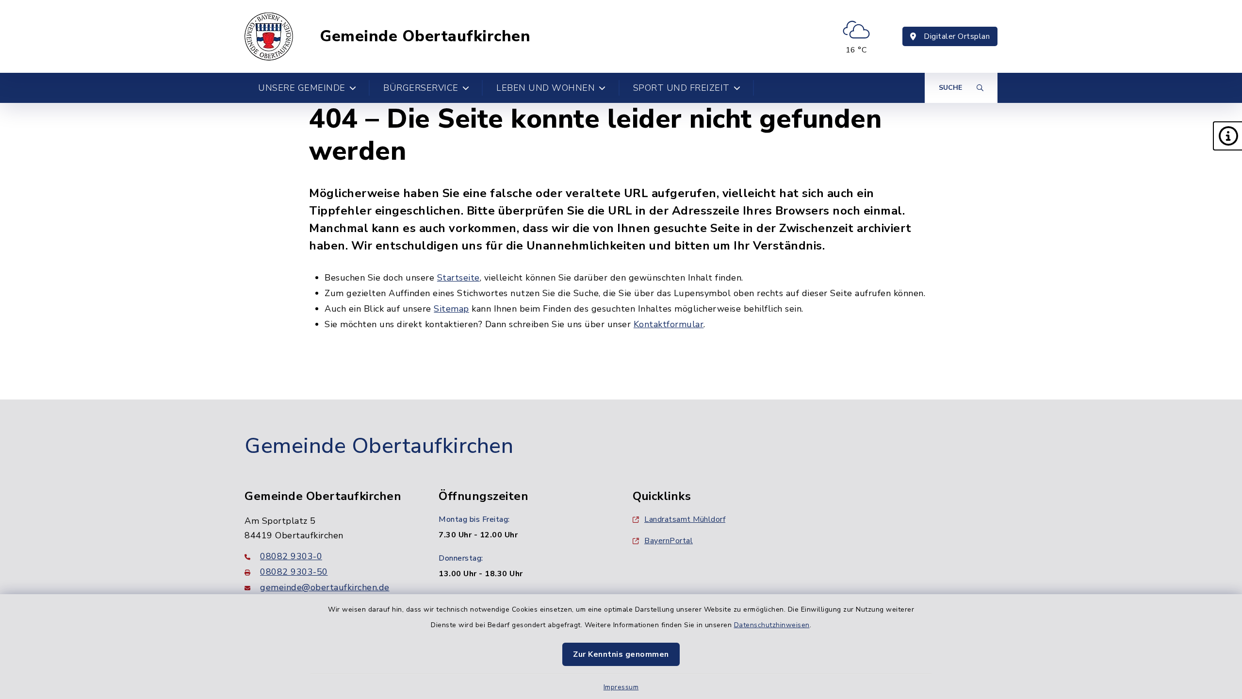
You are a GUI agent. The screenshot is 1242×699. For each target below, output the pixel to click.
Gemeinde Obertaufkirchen (425, 36)
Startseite (458, 277)
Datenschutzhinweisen (772, 625)
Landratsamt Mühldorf (684, 519)
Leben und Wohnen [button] (545, 88)
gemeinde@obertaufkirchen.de (325, 587)
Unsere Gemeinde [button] (301, 88)
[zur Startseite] (269, 36)
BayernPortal (668, 540)
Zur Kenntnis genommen (621, 654)
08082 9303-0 (291, 556)
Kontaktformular (669, 324)
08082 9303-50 (294, 572)
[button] (1227, 135)
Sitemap (451, 309)
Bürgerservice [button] (420, 88)
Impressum (621, 687)
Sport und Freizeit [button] (681, 88)
